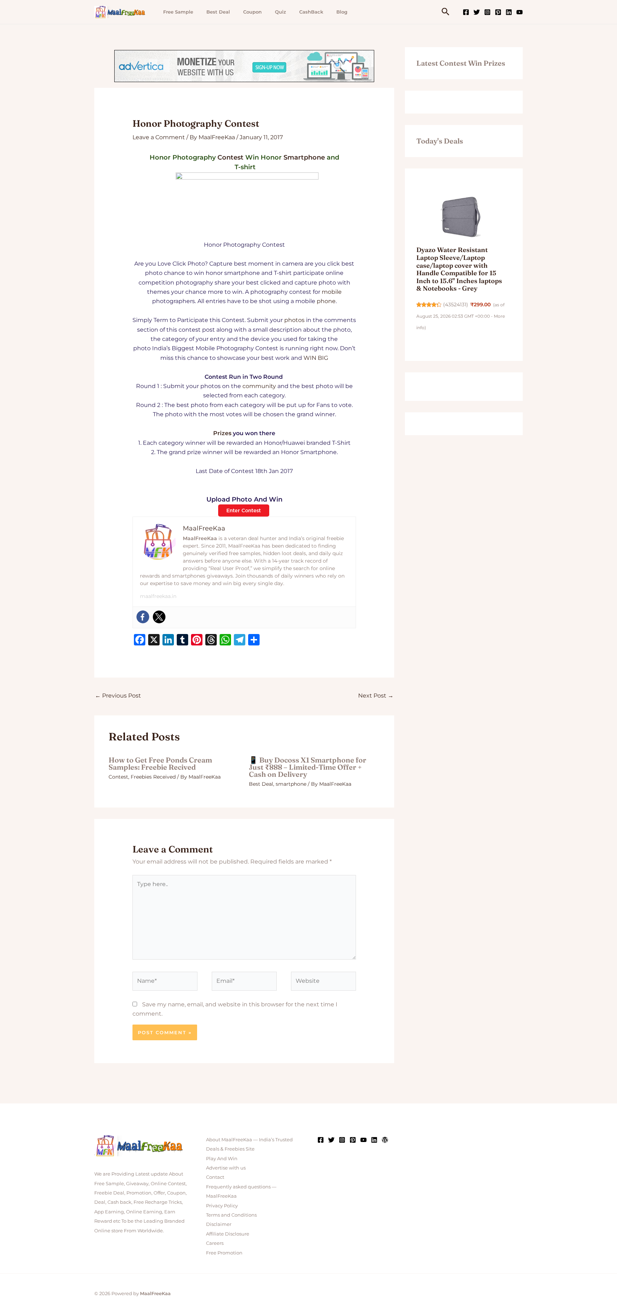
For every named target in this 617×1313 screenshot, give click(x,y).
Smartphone (304, 157)
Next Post (375, 695)
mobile (332, 291)
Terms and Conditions (231, 1215)
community (259, 386)
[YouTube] (519, 12)
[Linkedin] (509, 12)
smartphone (291, 784)
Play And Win (221, 1158)
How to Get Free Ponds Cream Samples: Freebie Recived (160, 763)
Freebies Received (153, 777)
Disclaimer (218, 1224)
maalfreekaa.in (158, 596)
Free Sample (178, 12)
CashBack (311, 12)
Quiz (280, 12)
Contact (215, 1177)
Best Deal (218, 12)
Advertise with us (226, 1168)
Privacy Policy (222, 1205)
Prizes (222, 433)
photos (294, 320)
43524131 (455, 304)
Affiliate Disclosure (227, 1234)
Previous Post (118, 695)
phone (326, 301)
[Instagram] (487, 12)
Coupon (252, 12)
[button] (445, 12)
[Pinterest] (498, 12)
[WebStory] (385, 1140)
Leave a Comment (158, 137)
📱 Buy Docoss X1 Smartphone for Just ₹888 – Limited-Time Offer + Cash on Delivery (307, 767)
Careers (215, 1243)
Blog (341, 12)
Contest (230, 157)
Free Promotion (224, 1253)
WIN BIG (316, 357)
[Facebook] (466, 12)
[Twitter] (476, 12)
